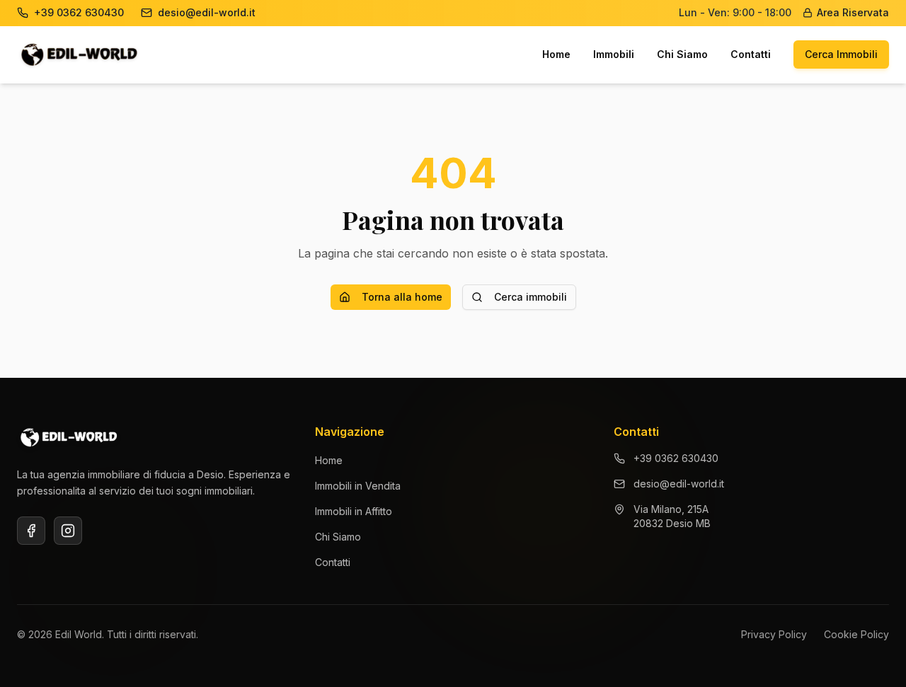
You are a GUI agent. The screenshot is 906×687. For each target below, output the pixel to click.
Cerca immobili (530, 297)
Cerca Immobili (841, 54)
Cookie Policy (856, 634)
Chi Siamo (682, 54)
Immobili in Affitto (353, 511)
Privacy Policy (774, 634)
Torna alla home (402, 297)
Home (556, 54)
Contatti (750, 54)
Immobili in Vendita (358, 486)
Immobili (613, 54)
